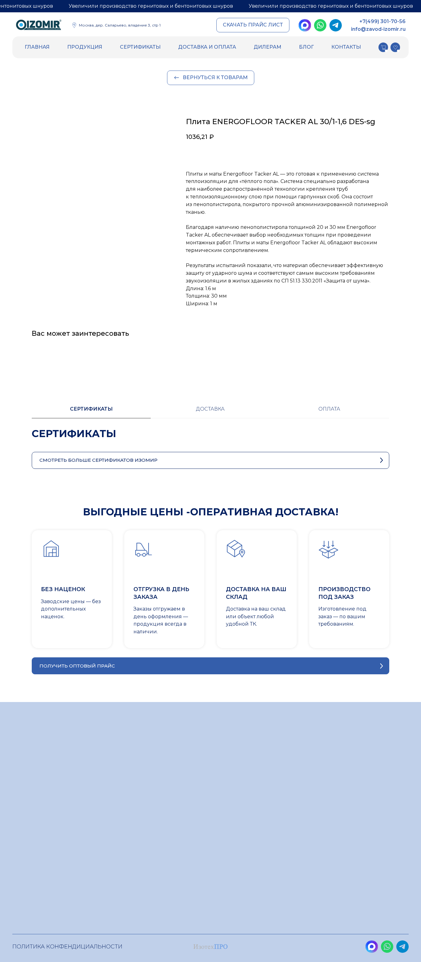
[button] (252, 25)
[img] (38, 25)
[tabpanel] (210, 440)
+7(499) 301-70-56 (382, 21)
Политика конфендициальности (67, 946)
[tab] (91, 412)
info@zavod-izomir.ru (378, 29)
